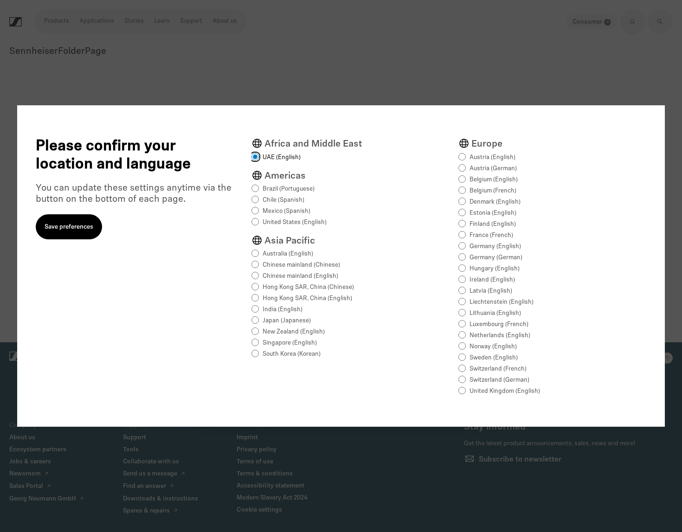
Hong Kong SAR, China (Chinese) (308, 287)
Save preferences (69, 227)
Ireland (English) (492, 280)
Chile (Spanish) (283, 200)
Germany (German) (496, 258)
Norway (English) (493, 347)
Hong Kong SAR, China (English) (307, 298)
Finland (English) (493, 224)
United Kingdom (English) (505, 391)
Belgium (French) (493, 191)
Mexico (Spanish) (286, 211)
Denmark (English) (495, 202)
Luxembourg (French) (499, 324)
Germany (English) (495, 247)
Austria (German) (493, 169)
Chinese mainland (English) (300, 276)
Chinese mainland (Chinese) (301, 265)
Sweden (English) (494, 358)
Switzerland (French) (498, 369)
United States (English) (295, 222)
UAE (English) (282, 157)
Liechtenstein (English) (502, 302)
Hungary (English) (495, 269)
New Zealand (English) (294, 332)
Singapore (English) (290, 343)
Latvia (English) (491, 291)
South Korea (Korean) (292, 354)
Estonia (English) (493, 213)
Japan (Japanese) (287, 321)
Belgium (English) (494, 180)
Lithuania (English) (495, 313)
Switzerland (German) (499, 380)
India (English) (282, 310)
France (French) (491, 235)
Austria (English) (492, 157)
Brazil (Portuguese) (289, 189)
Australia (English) (288, 254)
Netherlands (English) (500, 336)
